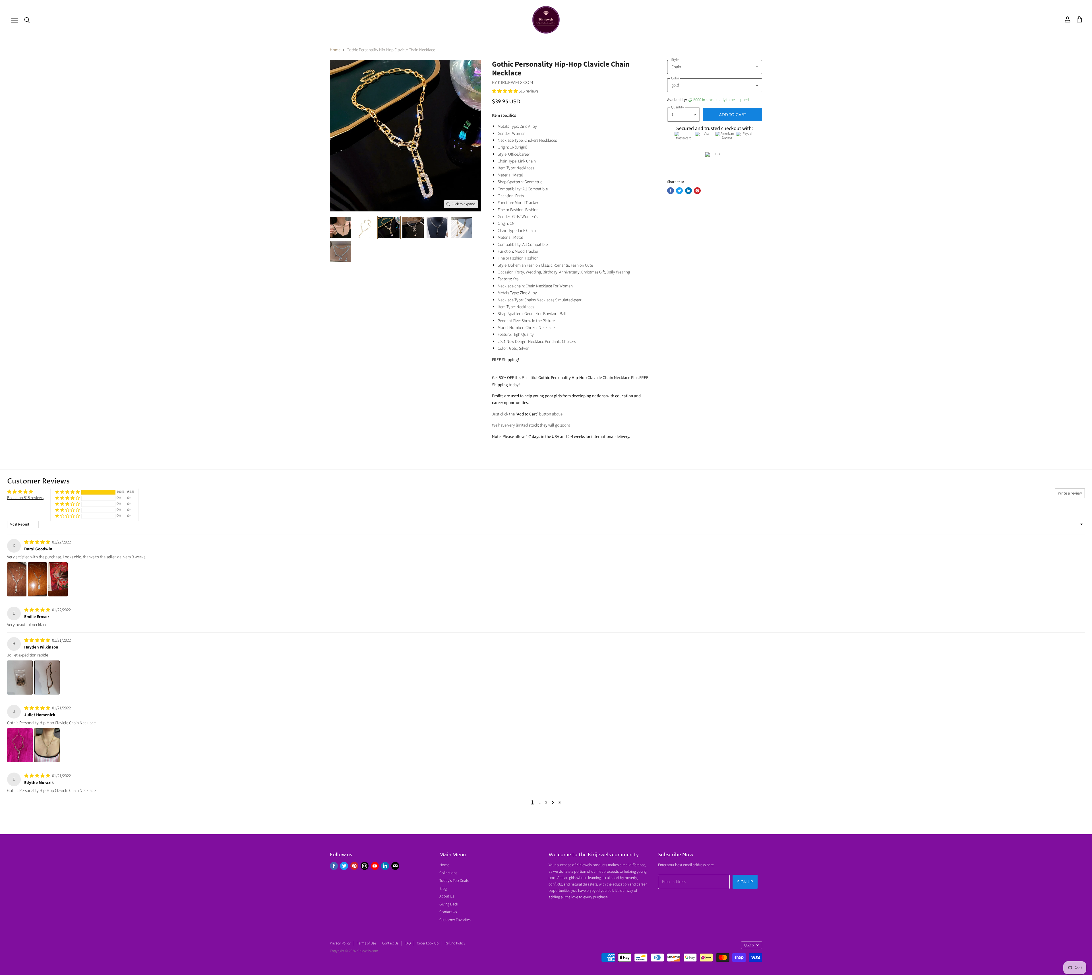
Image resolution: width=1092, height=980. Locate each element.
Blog (443, 889)
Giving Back (448, 904)
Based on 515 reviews (25, 498)
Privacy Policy (340, 943)
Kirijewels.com (515, 82)
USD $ (749, 945)
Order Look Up (428, 943)
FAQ (408, 943)
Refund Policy (455, 943)
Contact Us (448, 912)
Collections (448, 873)
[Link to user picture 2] (37, 579)
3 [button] (546, 803)
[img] (37, 542)
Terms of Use (366, 943)
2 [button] (540, 803)
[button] (505, 91)
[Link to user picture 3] (58, 579)
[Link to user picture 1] (16, 579)
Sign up (745, 881)
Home (335, 50)
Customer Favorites (455, 920)
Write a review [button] (1070, 493)
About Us (446, 896)
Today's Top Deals (454, 881)
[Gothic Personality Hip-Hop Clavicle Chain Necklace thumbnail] (340, 227)
